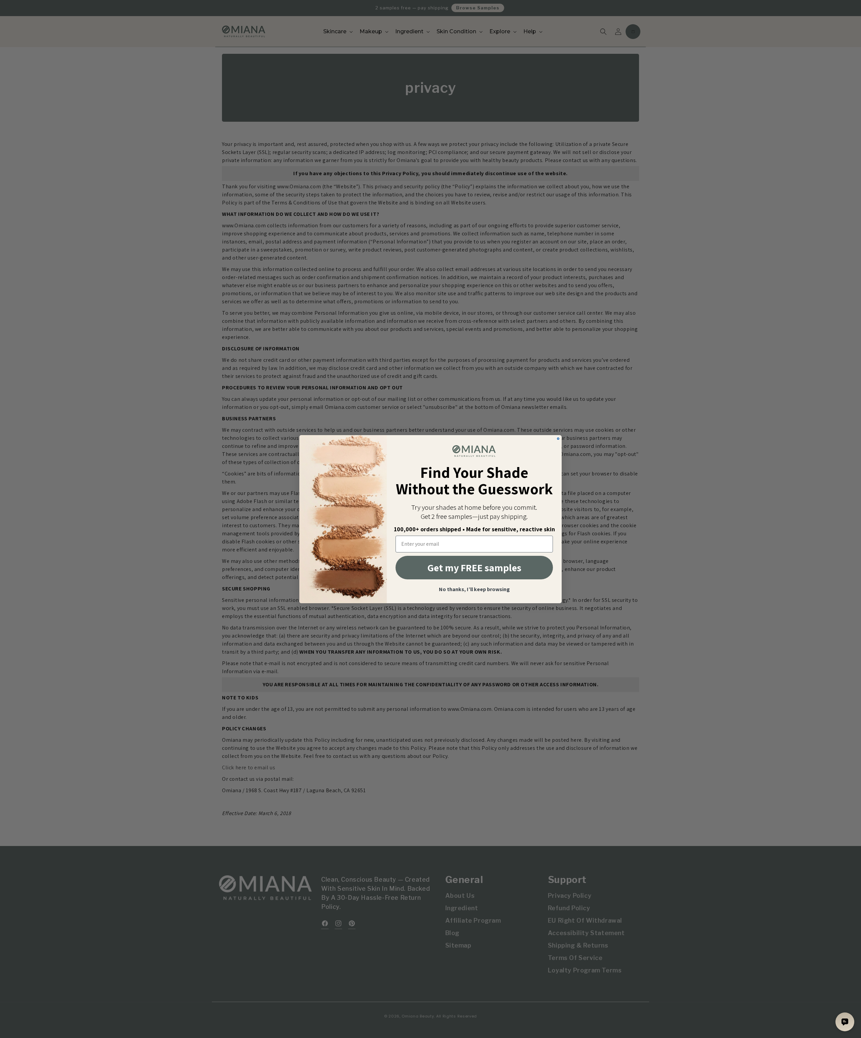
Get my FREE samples (474, 567)
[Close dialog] (558, 438)
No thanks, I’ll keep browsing (474, 589)
